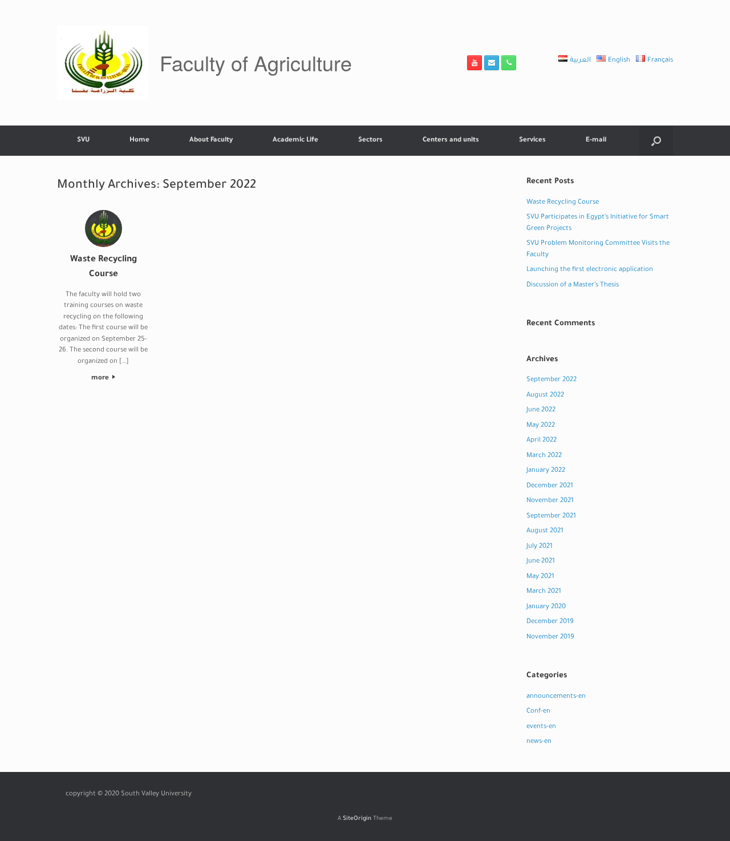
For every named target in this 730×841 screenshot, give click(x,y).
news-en (538, 742)
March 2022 (544, 456)
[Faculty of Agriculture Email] (491, 62)
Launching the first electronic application (589, 270)
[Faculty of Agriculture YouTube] (474, 62)
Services (532, 140)
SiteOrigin (357, 819)
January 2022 (545, 471)
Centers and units (451, 140)
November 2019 (550, 637)
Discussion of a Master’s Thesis (572, 285)
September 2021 (551, 516)
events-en (541, 727)
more (101, 378)
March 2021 (543, 592)
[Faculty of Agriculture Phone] (508, 62)
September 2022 (551, 380)
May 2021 (540, 577)
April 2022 (541, 440)
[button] (656, 141)
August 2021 (544, 531)
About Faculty (211, 140)
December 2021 (549, 486)
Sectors (370, 140)
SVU (83, 140)
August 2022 (545, 395)
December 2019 (550, 622)
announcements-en (556, 697)
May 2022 (540, 426)
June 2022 (540, 410)
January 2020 (546, 607)
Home (139, 140)
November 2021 (550, 501)
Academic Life (295, 140)
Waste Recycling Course (562, 203)
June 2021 (540, 561)
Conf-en (538, 711)
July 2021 (539, 547)
